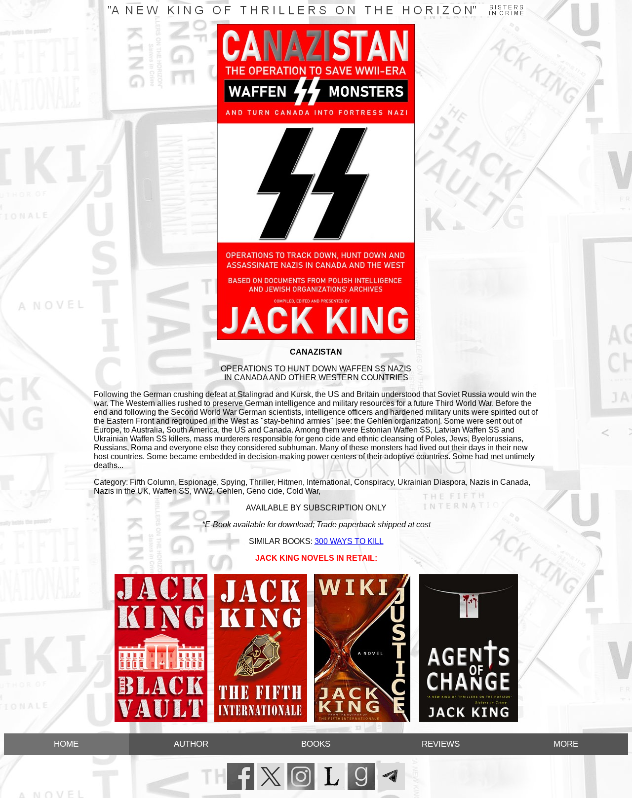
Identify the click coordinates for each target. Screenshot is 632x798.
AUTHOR (191, 744)
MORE (565, 744)
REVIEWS (441, 744)
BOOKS (315, 744)
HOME (66, 744)
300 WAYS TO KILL (349, 541)
